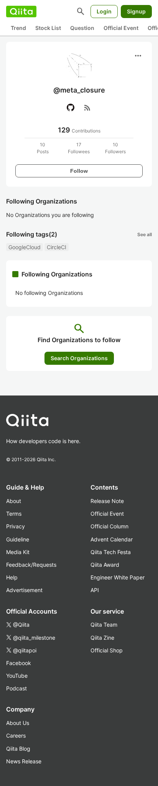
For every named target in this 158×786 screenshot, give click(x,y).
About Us (17, 723)
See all (144, 234)
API (95, 590)
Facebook (18, 663)
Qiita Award (105, 564)
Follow (79, 171)
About (13, 501)
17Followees (79, 148)
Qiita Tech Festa (111, 552)
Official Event (121, 28)
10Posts (43, 148)
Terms (13, 513)
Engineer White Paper (118, 577)
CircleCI (56, 247)
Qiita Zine (102, 637)
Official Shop (107, 650)
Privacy (15, 526)
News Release (23, 761)
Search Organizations (79, 358)
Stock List (48, 28)
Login (104, 11)
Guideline (17, 539)
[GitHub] (70, 107)
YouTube (17, 675)
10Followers (115, 148)
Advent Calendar (112, 539)
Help (12, 577)
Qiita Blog (18, 748)
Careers (16, 735)
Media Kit (18, 552)
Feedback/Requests (31, 564)
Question (82, 28)
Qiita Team (104, 624)
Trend (18, 28)
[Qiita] (21, 11)
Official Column (109, 526)
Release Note (107, 501)
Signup (136, 11)
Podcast (16, 688)
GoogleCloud (24, 247)
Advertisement (24, 590)
